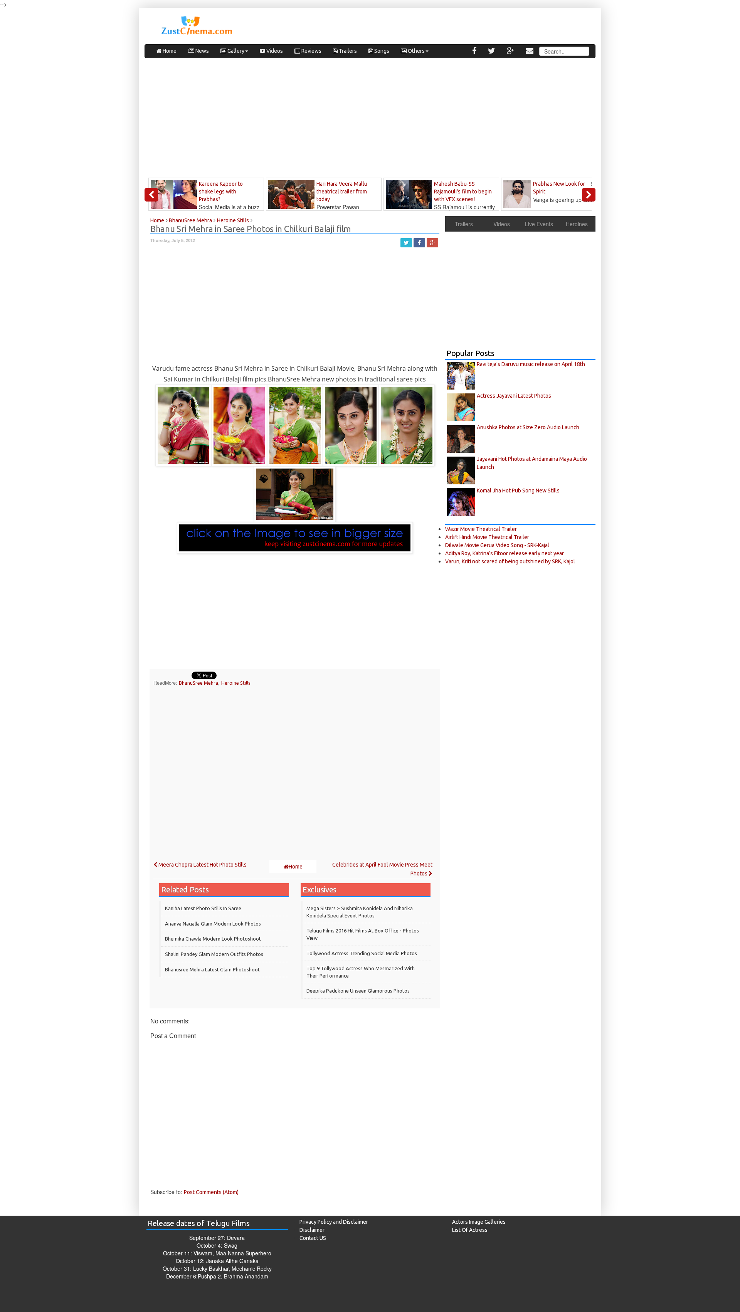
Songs (381, 51)
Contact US (312, 1238)
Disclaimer (312, 1230)
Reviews (310, 51)
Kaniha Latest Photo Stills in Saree (203, 908)
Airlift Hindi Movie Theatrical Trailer (487, 537)
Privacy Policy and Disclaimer (333, 1222)
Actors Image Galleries (479, 1222)
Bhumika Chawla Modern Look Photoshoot (213, 938)
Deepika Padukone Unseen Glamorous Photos (358, 990)
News (201, 51)
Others (416, 51)
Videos (274, 51)
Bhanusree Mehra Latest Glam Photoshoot (212, 969)
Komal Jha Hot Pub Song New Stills (518, 490)
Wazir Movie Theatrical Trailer (481, 529)
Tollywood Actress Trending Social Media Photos (361, 953)
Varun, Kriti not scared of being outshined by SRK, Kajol (510, 561)
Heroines (577, 224)
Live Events (539, 224)
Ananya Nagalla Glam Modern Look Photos (213, 923)
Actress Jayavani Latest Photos (514, 396)
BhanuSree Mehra (198, 682)
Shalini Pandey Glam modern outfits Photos (214, 954)
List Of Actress (470, 1230)
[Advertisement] (370, 120)
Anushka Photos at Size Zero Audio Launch (528, 427)
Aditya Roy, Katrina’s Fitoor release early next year (504, 553)
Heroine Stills (236, 682)
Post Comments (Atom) (211, 1192)
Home (169, 51)
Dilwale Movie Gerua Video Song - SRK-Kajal (497, 545)
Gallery (235, 51)
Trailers (347, 51)
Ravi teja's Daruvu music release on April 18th (531, 364)
